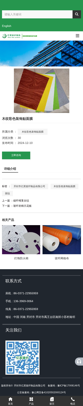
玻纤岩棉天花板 (22, 205)
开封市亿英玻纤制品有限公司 (29, 186)
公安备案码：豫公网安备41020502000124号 (41, 392)
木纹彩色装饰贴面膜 (33, 131)
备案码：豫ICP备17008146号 (64, 385)
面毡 (7, 193)
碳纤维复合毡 (21, 200)
